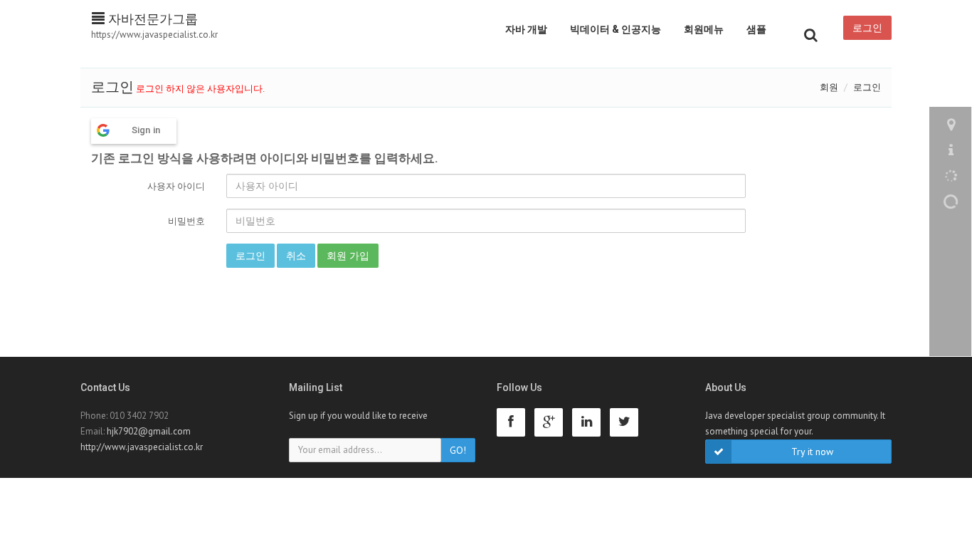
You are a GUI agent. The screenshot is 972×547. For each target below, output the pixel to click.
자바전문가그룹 (151, 19)
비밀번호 (186, 221)
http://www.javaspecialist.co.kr (141, 447)
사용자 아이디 (176, 186)
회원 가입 (348, 255)
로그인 (867, 27)
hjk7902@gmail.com (149, 431)
